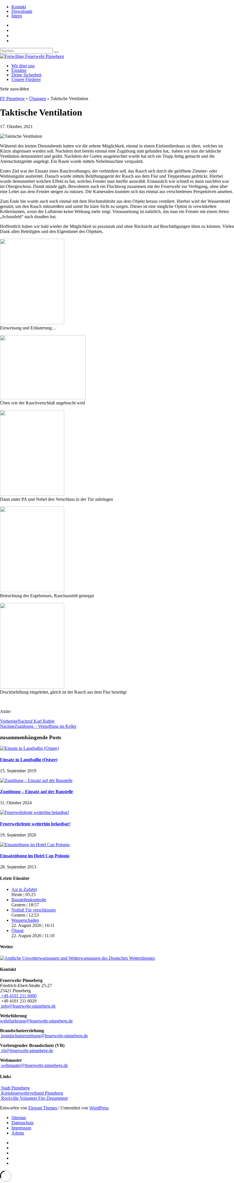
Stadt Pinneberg (15, 1087)
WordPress (99, 1107)
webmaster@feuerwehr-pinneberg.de (34, 1065)
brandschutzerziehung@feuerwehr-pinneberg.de (44, 1035)
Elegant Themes (42, 1107)
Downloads (21, 11)
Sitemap (18, 1117)
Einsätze (19, 70)
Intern (16, 15)
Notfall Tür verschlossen (33, 909)
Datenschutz (22, 1122)
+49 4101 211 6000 (18, 995)
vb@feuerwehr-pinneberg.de (26, 1050)
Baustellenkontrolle (28, 899)
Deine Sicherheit (26, 74)
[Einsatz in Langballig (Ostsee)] (29, 748)
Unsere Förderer (26, 79)
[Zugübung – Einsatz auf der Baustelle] (36, 780)
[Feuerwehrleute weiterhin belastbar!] (34, 812)
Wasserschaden (25, 920)
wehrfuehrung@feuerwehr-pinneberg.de (36, 1020)
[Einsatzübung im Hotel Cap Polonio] (35, 844)
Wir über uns (23, 65)
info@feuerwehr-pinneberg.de (28, 1006)
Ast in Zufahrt (24, 889)
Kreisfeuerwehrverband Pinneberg (31, 1093)
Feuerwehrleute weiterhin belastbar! (35, 823)
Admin (17, 1133)
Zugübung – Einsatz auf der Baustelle (36, 791)
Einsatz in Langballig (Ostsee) (28, 759)
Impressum (21, 1127)
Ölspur (17, 930)
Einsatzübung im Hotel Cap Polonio (34, 855)
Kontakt (18, 6)
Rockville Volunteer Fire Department (34, 1098)
